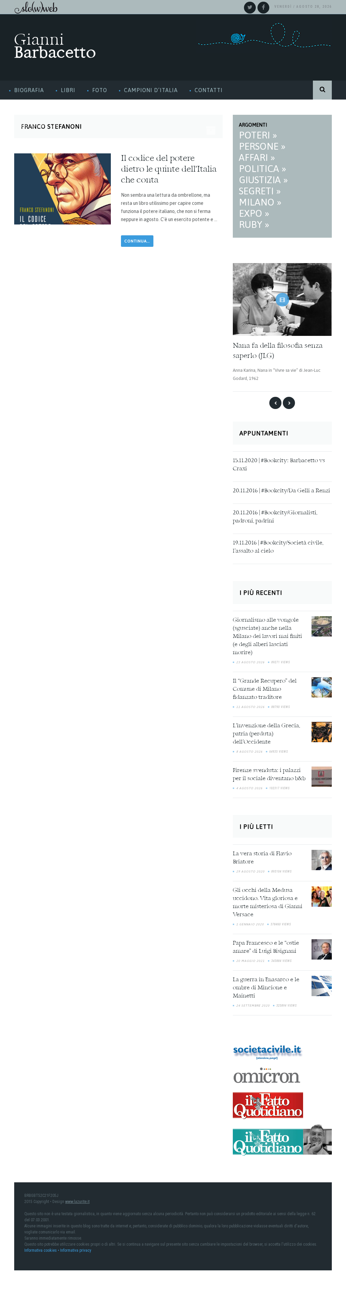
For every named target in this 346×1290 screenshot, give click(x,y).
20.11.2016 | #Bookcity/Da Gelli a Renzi (281, 489)
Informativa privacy (75, 1248)
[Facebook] (263, 8)
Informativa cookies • (42, 1248)
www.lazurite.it (77, 1199)
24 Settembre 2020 (253, 1004)
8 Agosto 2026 (249, 749)
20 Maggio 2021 (250, 959)
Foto (99, 90)
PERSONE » (262, 146)
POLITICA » (262, 168)
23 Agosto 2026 (250, 660)
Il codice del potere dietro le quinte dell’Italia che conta (169, 169)
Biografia (29, 90)
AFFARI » (257, 157)
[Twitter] (250, 8)
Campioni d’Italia (151, 90)
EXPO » (254, 213)
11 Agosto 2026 (250, 705)
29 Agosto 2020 (250, 870)
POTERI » (258, 135)
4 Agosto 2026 (249, 786)
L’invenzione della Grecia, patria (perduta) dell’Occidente (266, 732)
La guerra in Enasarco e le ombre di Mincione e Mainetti (266, 986)
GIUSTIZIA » (263, 179)
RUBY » (254, 224)
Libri (68, 90)
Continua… (137, 241)
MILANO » (260, 202)
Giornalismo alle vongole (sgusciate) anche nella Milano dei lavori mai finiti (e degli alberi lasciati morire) (267, 634)
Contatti (209, 90)
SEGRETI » (260, 191)
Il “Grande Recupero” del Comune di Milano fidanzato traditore (265, 687)
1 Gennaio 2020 (250, 922)
